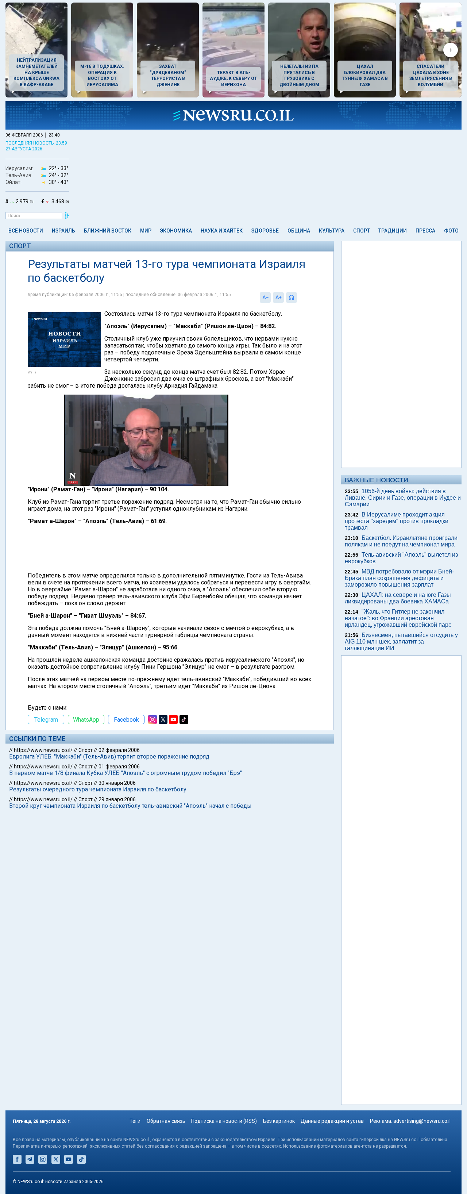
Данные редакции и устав (332, 1121)
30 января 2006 (117, 783)
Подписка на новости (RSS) (224, 1121)
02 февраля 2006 (119, 750)
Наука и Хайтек (222, 231)
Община (298, 231)
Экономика (176, 231)
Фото (451, 231)
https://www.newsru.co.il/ (43, 750)
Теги (135, 1121)
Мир (145, 231)
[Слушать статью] (299, 297)
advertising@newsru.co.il (422, 1121)
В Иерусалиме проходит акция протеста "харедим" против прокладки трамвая (396, 521)
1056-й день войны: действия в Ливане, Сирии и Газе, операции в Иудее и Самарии (403, 497)
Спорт (361, 231)
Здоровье (265, 231)
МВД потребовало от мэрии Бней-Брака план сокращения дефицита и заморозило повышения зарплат (399, 578)
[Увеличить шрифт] (278, 297)
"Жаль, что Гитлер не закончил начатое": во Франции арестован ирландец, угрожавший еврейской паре (398, 618)
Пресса (425, 231)
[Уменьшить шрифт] (265, 297)
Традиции (392, 231)
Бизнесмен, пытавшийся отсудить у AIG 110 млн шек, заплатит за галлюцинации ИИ (401, 641)
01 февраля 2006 (119, 766)
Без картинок (279, 1121)
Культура (331, 231)
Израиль (63, 231)
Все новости (25, 231)
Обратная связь (166, 1121)
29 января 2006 (117, 799)
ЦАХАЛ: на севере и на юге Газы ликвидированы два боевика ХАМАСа (398, 598)
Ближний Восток (107, 231)
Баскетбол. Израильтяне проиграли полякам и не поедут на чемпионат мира (401, 541)
